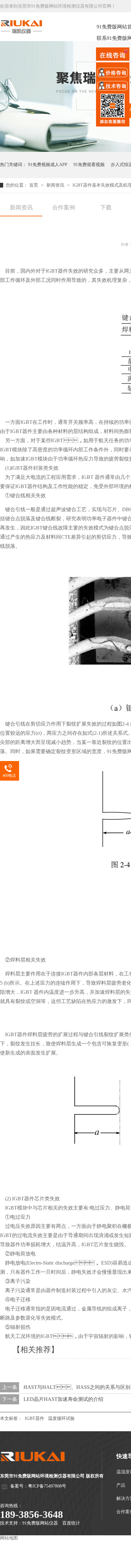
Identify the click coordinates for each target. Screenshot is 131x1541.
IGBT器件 (34, 1418)
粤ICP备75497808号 (47, 1486)
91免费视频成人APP (47, 164)
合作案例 (63, 207)
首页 (34, 185)
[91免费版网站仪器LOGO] (38, 1467)
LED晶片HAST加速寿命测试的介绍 (63, 1399)
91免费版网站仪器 (40, 1523)
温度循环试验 (61, 1418)
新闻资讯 (56, 185)
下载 (106, 207)
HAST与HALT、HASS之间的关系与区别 (77, 1387)
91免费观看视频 (89, 164)
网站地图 (9, 1538)
